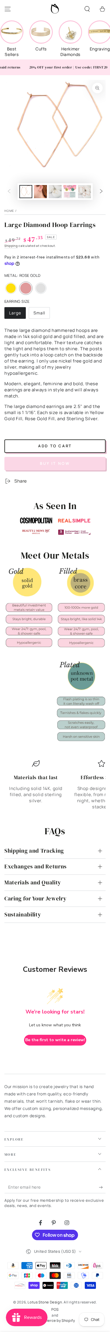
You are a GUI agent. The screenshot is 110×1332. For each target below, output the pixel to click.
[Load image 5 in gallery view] (69, 191)
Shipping (11, 246)
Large (17, 314)
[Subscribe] (102, 1187)
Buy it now (55, 463)
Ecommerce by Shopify (55, 1320)
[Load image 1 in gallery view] (25, 191)
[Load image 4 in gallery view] (55, 191)
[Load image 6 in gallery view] (84, 191)
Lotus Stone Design (45, 1302)
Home (9, 211)
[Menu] (7, 9)
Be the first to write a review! (55, 1040)
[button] (87, 9)
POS (55, 1309)
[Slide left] (9, 191)
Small (41, 314)
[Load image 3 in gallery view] (40, 191)
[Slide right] (101, 191)
